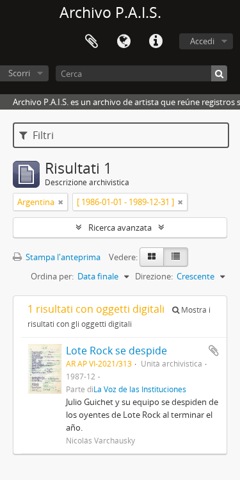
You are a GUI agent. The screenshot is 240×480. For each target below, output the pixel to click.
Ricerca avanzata (120, 227)
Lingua (124, 42)
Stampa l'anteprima (62, 257)
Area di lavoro (92, 42)
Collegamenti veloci (156, 42)
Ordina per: (52, 276)
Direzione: (154, 276)
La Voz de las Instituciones (139, 389)
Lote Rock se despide (116, 350)
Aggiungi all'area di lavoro (213, 350)
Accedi (202, 41)
